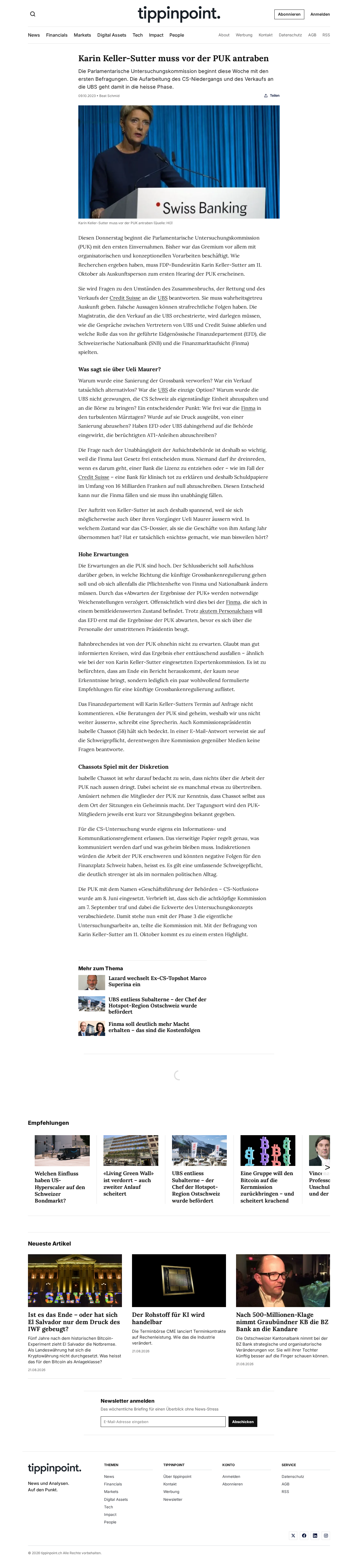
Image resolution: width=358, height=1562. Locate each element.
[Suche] (32, 14)
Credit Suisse (125, 298)
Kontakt (266, 34)
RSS (326, 34)
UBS (163, 298)
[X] (293, 1536)
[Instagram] (326, 1536)
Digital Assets (111, 35)
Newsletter (172, 1499)
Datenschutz (290, 34)
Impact (156, 35)
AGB (312, 34)
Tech (138, 35)
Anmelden (320, 14)
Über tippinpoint (177, 1476)
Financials (57, 35)
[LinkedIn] (315, 1536)
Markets (82, 35)
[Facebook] (304, 1536)
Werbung (244, 34)
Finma (248, 408)
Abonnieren (289, 14)
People (176, 35)
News (34, 35)
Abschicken (243, 1421)
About (224, 34)
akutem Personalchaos (226, 611)
